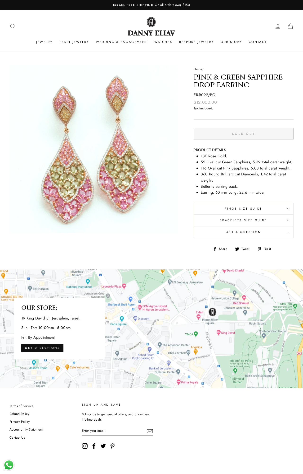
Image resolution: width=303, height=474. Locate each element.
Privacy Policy (19, 421)
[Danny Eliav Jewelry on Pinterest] (112, 446)
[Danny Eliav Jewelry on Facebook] (94, 446)
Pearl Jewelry (74, 42)
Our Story (231, 42)
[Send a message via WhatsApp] (8, 465)
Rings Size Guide (244, 208)
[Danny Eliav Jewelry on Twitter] (103, 446)
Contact (258, 42)
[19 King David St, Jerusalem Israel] (151, 328)
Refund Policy (19, 413)
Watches (163, 42)
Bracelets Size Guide (243, 220)
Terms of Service (21, 406)
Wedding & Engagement (121, 42)
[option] (151, 5)
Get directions (42, 348)
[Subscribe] (150, 431)
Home (198, 69)
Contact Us (17, 437)
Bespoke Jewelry (196, 42)
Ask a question (243, 232)
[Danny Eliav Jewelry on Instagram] (85, 446)
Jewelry (44, 42)
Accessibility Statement (26, 429)
